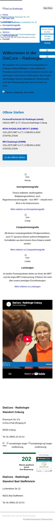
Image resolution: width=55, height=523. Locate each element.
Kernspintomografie (11, 25)
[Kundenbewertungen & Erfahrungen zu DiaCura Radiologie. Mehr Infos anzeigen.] (44, 461)
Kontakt (6, 39)
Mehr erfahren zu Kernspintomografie (27, 209)
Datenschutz (46, 519)
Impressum (36, 519)
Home (5, 15)
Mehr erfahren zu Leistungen (28, 287)
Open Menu (48, 8)
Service (6, 32)
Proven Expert (29, 516)
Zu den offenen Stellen (14, 157)
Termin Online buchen (47, 30)
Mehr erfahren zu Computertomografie (27, 250)
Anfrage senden (47, 37)
